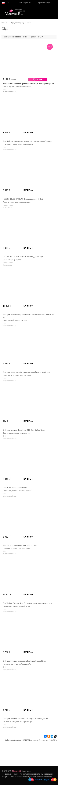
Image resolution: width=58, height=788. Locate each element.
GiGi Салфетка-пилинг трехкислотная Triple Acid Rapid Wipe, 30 (28, 83)
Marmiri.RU (16, 771)
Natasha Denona (8, 205)
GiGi (4, 90)
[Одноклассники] (48, 736)
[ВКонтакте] (45, 736)
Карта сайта (26, 771)
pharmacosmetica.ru (9, 92)
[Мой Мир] (52, 736)
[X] (55, 736)
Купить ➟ (37, 79)
